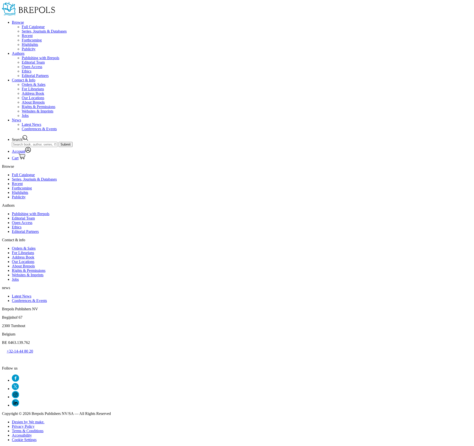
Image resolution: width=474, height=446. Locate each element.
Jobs (25, 115)
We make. (28, 422)
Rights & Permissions (38, 107)
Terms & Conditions (27, 431)
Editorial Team (33, 62)
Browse (18, 22)
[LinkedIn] (15, 405)
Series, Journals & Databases (44, 31)
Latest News (31, 124)
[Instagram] (15, 397)
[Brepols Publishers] (28, 14)
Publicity (29, 49)
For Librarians (33, 89)
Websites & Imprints (37, 111)
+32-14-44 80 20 (20, 351)
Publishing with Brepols (40, 58)
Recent (27, 36)
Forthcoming (32, 40)
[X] (15, 389)
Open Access (32, 67)
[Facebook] (15, 380)
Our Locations (33, 98)
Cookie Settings (24, 440)
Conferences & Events (39, 129)
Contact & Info (23, 80)
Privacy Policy (23, 426)
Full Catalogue (33, 27)
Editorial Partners (35, 76)
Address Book (33, 93)
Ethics (26, 71)
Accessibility (22, 435)
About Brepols (33, 102)
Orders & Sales (33, 84)
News (16, 120)
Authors (18, 53)
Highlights (30, 44)
